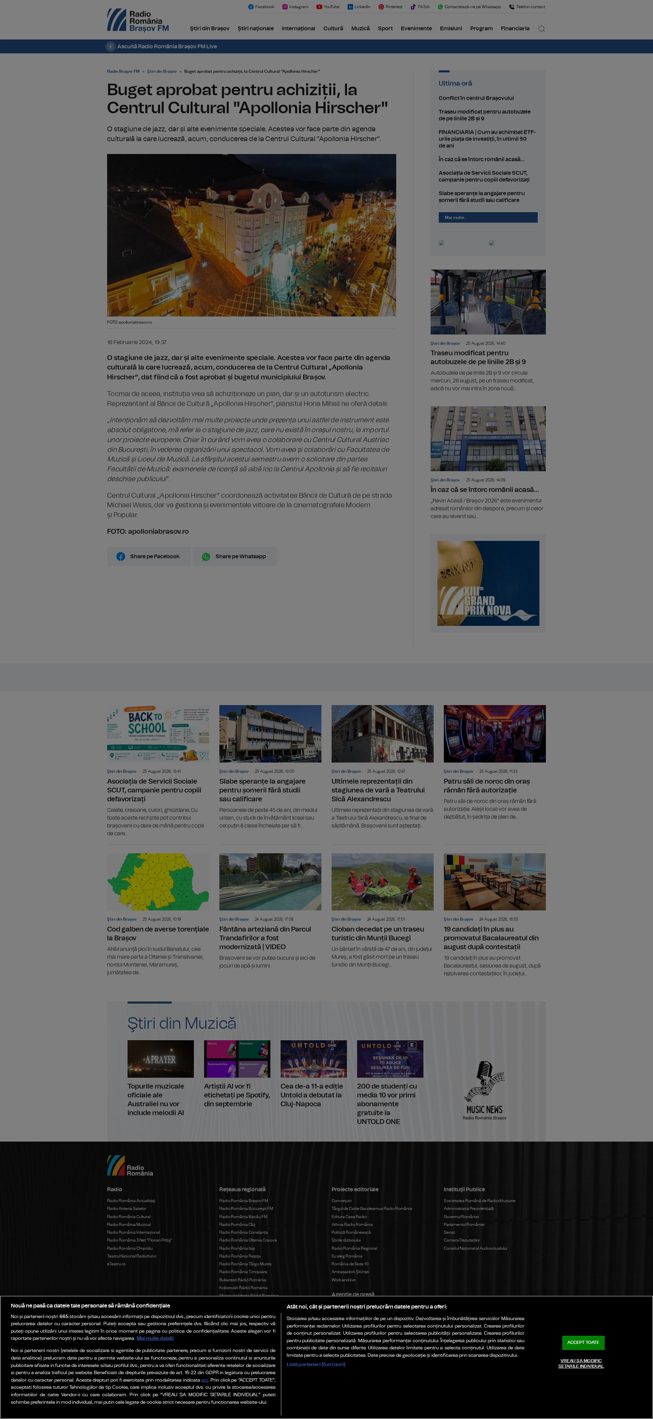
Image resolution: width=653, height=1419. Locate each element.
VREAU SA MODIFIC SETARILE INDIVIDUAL (581, 1364)
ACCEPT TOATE (583, 1342)
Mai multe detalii (155, 1338)
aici (204, 1380)
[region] (326, 1357)
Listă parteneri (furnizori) (316, 1364)
